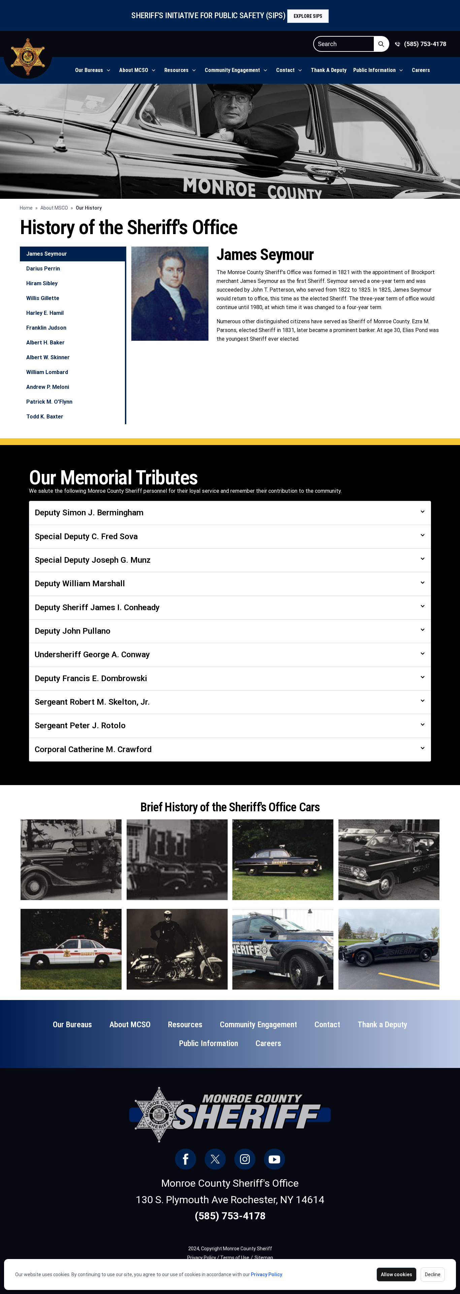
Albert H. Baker (45, 342)
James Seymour (46, 254)
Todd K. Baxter (44, 416)
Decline (432, 1274)
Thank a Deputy (329, 70)
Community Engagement (232, 70)
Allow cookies (396, 1274)
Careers (421, 70)
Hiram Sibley (42, 283)
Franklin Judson (46, 328)
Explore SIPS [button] (308, 16)
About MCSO (133, 70)
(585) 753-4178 (425, 43)
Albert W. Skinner (48, 357)
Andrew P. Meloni (47, 387)
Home (26, 208)
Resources (176, 70)
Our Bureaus (89, 70)
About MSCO (54, 208)
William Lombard (47, 372)
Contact (285, 70)
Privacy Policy (266, 1274)
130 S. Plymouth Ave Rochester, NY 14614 (230, 1200)
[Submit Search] (381, 44)
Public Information (374, 70)
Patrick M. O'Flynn (49, 402)
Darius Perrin (43, 268)
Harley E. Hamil (45, 313)
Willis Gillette (42, 298)
